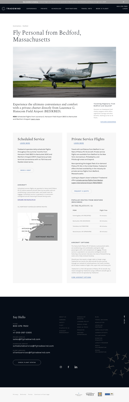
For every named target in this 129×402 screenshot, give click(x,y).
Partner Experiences (82, 333)
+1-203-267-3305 (22, 332)
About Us (62, 317)
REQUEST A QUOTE (81, 191)
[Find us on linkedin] (75, 366)
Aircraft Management (64, 331)
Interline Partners (99, 326)
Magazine (81, 330)
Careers (62, 319)
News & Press (82, 327)
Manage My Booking (81, 317)
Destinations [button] (71, 8)
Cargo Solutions (101, 330)
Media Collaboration (100, 346)
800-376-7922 (122, 6)
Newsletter (99, 322)
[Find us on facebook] (68, 366)
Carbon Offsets (101, 332)
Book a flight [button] (102, 8)
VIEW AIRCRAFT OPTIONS (81, 277)
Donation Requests (98, 339)
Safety (61, 322)
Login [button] (125, 8)
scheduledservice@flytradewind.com (33, 346)
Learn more (35, 119)
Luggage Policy (83, 321)
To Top (124, 321)
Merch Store (82, 324)
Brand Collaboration (100, 351)
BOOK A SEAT (26, 170)
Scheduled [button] (56, 8)
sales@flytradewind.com (26, 339)
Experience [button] (32, 8)
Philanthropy (100, 335)
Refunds (23, 394)
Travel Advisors (101, 319)
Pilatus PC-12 (64, 328)
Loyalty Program (101, 342)
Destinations (17, 26)
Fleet (61, 325)
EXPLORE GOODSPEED (108, 122)
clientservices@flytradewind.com (31, 352)
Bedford (25, 26)
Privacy (15, 394)
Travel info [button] (86, 8)
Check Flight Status (27, 362)
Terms (30, 394)
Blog (97, 317)
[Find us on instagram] (60, 366)
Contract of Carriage (41, 394)
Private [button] (44, 8)
